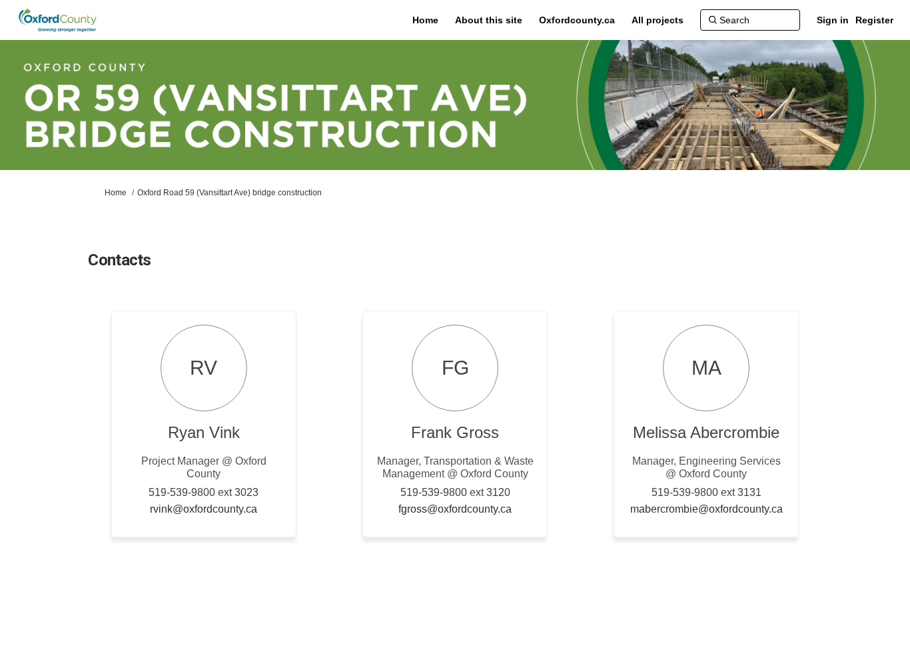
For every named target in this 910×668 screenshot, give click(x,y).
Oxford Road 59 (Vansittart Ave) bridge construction (229, 192)
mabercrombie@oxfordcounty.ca (706, 509)
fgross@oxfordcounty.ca (455, 509)
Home (116, 192)
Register (874, 20)
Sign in (833, 20)
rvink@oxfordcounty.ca (203, 509)
